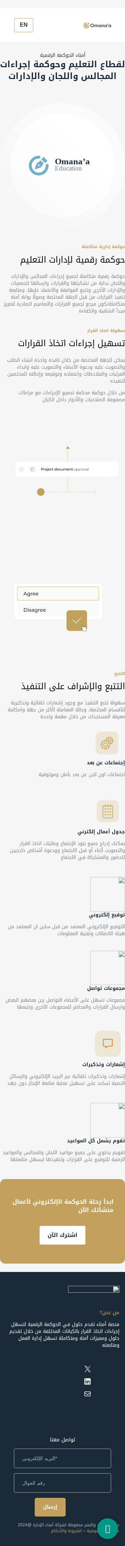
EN (24, 24)
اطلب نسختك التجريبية (62, 1235)
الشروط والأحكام (66, 1531)
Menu (116, 23)
